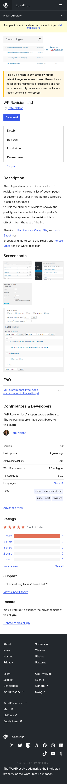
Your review (10, 566)
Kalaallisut (18, 737)
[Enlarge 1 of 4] (27, 266)
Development (15, 157)
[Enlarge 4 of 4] (59, 312)
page (40, 498)
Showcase (41, 644)
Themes (40, 650)
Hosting (8, 656)
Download (12, 117)
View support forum (15, 592)
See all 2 (59, 483)
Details (11, 130)
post (47, 498)
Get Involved (43, 673)
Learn (6, 673)
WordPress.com (15, 703)
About (7, 644)
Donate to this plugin (16, 623)
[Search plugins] (39, 39)
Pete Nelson (15, 108)
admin (38, 491)
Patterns (40, 662)
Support (12, 166)
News (7, 650)
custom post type (53, 491)
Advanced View (13, 508)
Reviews (12, 139)
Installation (14, 148)
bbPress (10, 715)
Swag (40, 692)
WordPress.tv (13, 692)
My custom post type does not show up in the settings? (21, 391)
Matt (8, 709)
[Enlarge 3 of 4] (27, 287)
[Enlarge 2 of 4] (59, 266)
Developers (10, 685)
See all (59, 566)
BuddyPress (12, 721)
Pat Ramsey (25, 230)
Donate (41, 685)
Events (39, 679)
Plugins (39, 656)
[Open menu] (61, 5)
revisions (57, 498)
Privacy (8, 662)
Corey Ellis (40, 230)
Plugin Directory (12, 15)
